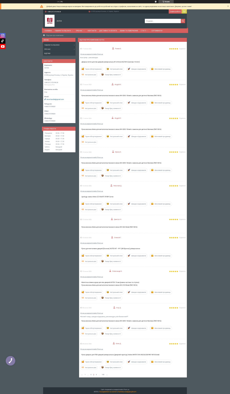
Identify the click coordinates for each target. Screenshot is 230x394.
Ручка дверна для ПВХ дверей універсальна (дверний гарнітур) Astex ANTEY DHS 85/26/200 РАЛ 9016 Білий (120, 355)
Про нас (79, 31)
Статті (143, 31)
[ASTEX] (50, 21)
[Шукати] (183, 21)
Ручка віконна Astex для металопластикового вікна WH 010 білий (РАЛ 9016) (109, 285)
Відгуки (47, 53)
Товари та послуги (63, 31)
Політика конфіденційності (127, 392)
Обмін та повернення (129, 31)
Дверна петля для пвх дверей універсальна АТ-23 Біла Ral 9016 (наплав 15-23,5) (110, 62)
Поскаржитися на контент (108, 392)
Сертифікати (156, 31)
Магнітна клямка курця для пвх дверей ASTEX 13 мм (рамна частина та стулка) (110, 282)
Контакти (92, 31)
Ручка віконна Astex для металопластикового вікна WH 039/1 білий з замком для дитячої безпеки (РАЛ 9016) (121, 95)
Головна (48, 31)
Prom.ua (126, 389)
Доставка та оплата (108, 31)
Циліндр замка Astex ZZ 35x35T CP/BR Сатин (97, 197)
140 (103, 374)
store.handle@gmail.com (55, 99)
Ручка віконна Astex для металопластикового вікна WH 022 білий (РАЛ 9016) (109, 227)
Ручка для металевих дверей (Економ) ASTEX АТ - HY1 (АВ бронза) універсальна (110, 248)
